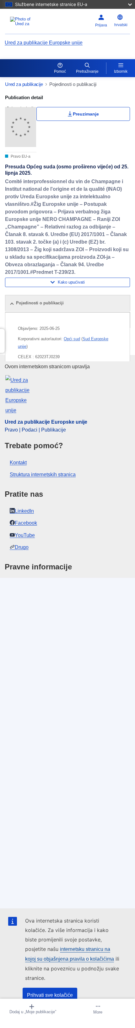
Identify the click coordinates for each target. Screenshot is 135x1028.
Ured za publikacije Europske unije (44, 42)
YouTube (25, 535)
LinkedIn (24, 511)
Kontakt (18, 462)
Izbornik (120, 71)
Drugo (22, 547)
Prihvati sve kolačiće (50, 995)
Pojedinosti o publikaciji (40, 303)
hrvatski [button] (120, 25)
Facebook (26, 523)
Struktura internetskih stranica (43, 474)
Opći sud (72, 338)
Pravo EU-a (20, 156)
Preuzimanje (86, 113)
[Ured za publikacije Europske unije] (27, 21)
